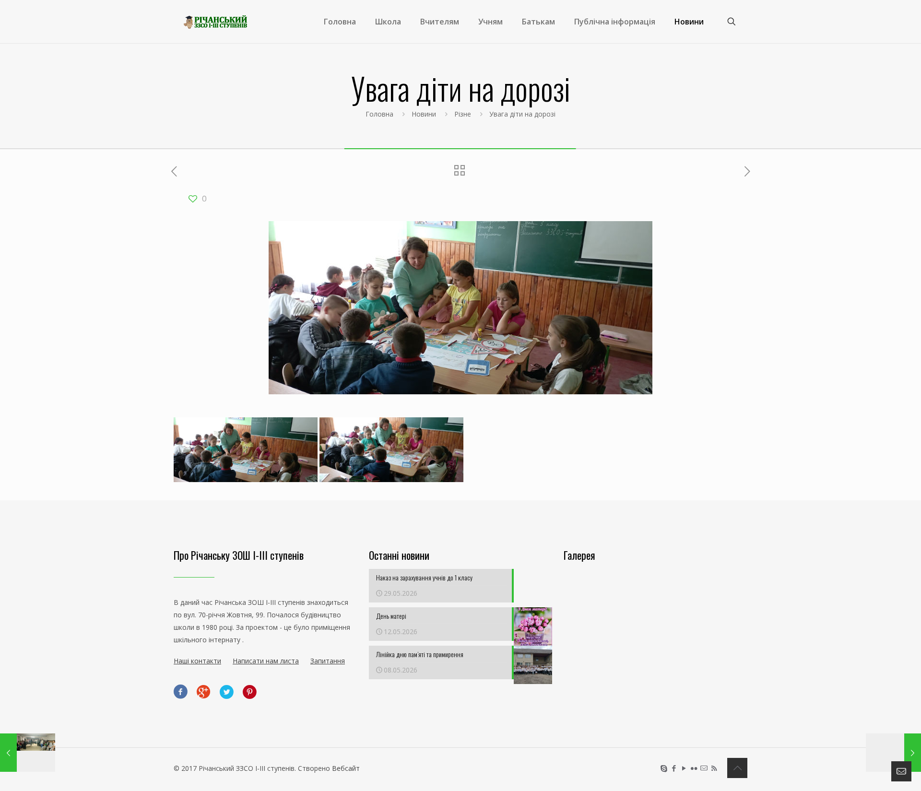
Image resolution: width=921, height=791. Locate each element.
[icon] (704, 768)
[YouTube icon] (683, 768)
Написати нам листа (266, 660)
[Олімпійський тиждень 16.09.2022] (893, 752)
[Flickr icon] (693, 768)
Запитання (327, 660)
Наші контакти (197, 660)
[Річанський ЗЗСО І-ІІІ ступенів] (215, 21)
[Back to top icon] (737, 768)
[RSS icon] (714, 768)
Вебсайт (346, 768)
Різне (462, 113)
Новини (424, 113)
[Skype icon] (663, 768)
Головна (379, 113)
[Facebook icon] (673, 768)
